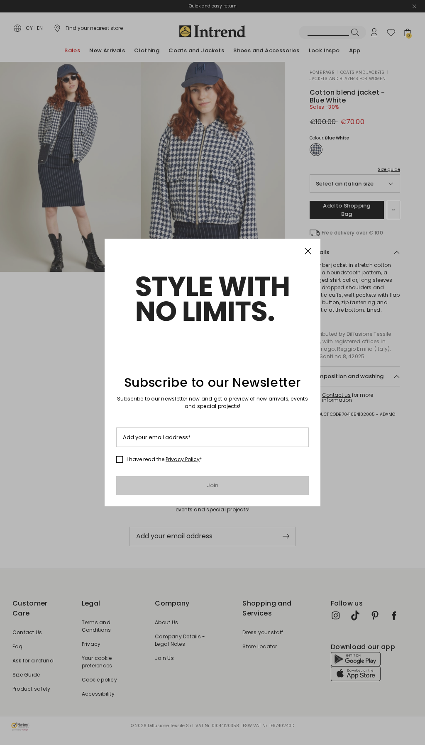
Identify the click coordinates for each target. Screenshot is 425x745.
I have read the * (164, 459)
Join (213, 485)
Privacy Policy (183, 459)
